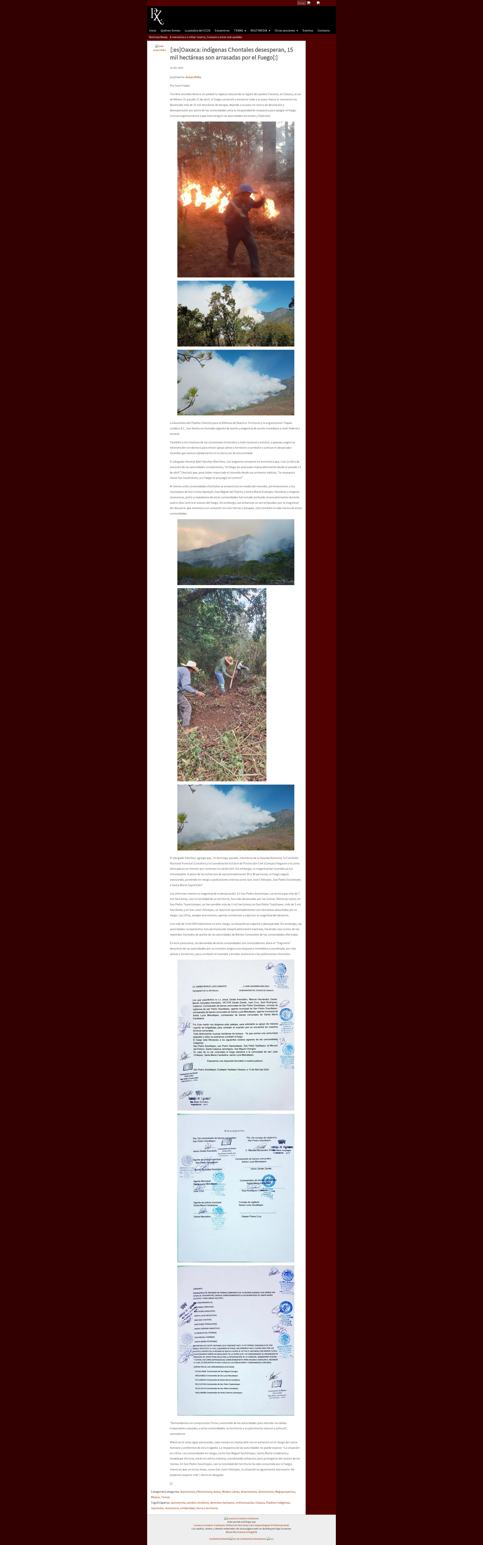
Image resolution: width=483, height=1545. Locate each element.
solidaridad (187, 1508)
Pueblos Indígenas (278, 1502)
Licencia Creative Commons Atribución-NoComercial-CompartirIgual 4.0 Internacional (241, 1525)
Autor (217, 1491)
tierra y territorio (207, 1508)
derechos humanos (222, 1502)
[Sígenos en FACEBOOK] (323, 2)
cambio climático (197, 1502)
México (155, 1497)
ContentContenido (219, 1538)
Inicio (152, 30)
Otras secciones (285, 30)
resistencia (172, 1508)
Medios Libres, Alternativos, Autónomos (248, 1491)
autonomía (178, 1502)
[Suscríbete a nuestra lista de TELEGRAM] (318, 2)
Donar (301, 3)
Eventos (308, 30)
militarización (245, 1502)
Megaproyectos (285, 1491)
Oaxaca (260, 1502)
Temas (165, 1497)
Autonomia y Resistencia (196, 1491)
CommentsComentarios (253, 1538)
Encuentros (222, 30)
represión (157, 1508)
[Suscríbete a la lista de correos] (308, 3)
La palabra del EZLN (197, 30)
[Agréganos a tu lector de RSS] (329, 3)
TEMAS (239, 30)
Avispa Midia (159, 50)
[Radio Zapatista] (221, 14)
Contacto (324, 30)
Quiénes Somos (170, 30)
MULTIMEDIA (259, 30)
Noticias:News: (158, 37)
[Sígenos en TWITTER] (313, 2)
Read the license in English (241, 1532)
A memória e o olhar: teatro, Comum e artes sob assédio (206, 37)
